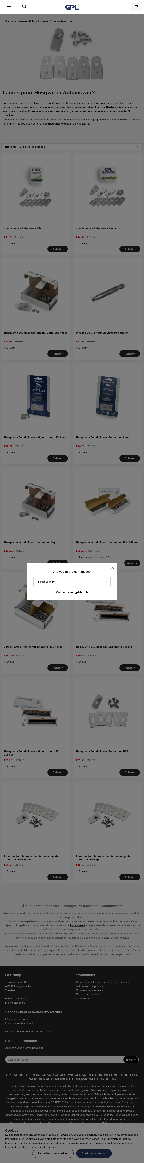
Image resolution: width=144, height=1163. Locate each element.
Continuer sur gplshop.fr (72, 592)
